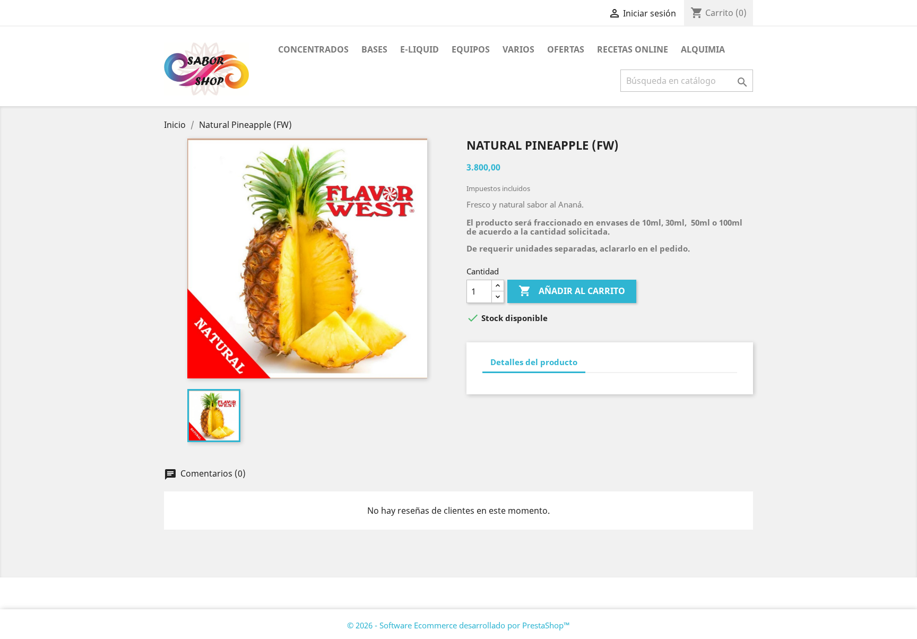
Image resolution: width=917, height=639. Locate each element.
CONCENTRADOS (313, 49)
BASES (374, 49)
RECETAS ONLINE (632, 49)
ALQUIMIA (703, 49)
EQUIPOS (471, 49)
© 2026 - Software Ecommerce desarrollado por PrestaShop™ (458, 625)
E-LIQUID (419, 49)
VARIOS (518, 49)
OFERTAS (565, 49)
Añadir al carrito (571, 290)
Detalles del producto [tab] (533, 362)
